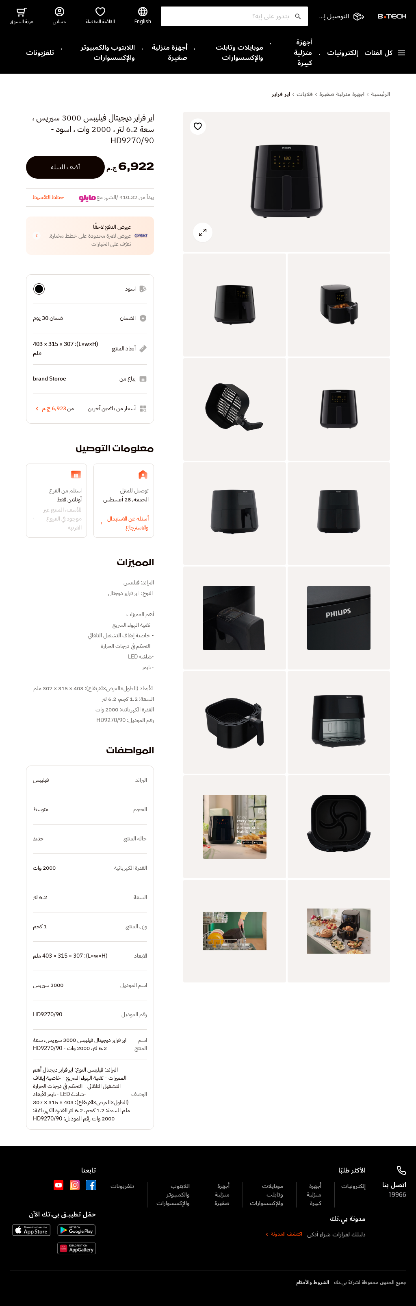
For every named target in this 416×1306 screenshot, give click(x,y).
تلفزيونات (40, 53)
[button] (90, 236)
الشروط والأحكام (312, 1282)
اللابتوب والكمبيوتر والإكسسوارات (107, 53)
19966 (397, 1195)
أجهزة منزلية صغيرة (169, 53)
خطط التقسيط (48, 197)
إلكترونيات (342, 53)
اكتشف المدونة (286, 1234)
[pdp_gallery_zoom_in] (286, 182)
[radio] (39, 289)
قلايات (305, 94)
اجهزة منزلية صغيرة (341, 94)
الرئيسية (380, 94)
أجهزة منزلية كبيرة (303, 53)
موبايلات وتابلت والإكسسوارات (239, 53)
